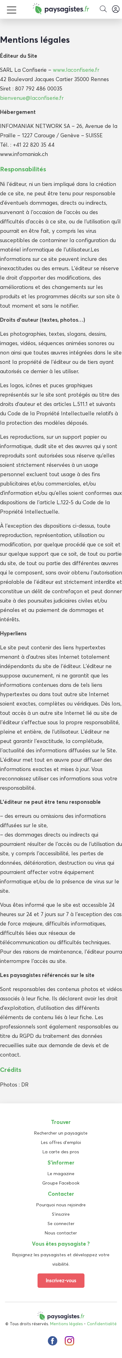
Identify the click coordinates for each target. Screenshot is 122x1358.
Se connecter (61, 1223)
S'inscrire (61, 1214)
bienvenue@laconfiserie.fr (32, 98)
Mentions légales (66, 1323)
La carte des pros (61, 1152)
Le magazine (61, 1173)
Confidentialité (102, 1323)
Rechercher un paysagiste (61, 1133)
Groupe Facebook (60, 1183)
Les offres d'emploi (61, 1142)
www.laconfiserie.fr (76, 69)
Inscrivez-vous (61, 1280)
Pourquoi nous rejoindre (61, 1205)
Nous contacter (61, 1233)
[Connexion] (115, 9)
